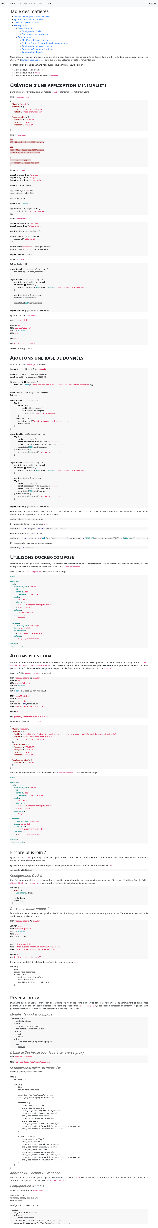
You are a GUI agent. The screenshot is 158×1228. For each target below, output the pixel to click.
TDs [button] (47, 3)
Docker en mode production (35, 34)
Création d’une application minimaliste (32, 16)
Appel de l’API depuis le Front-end (37, 49)
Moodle (32, 3)
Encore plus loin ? (26, 28)
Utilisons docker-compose (26, 22)
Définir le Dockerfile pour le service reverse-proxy (45, 43)
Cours (40, 3)
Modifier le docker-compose (35, 40)
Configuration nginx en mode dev (37, 46)
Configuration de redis (32, 52)
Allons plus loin (21, 25)
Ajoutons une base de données (28, 19)
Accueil (23, 3)
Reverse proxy (24, 37)
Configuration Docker (32, 31)
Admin (153, 3)
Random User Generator (32, 60)
